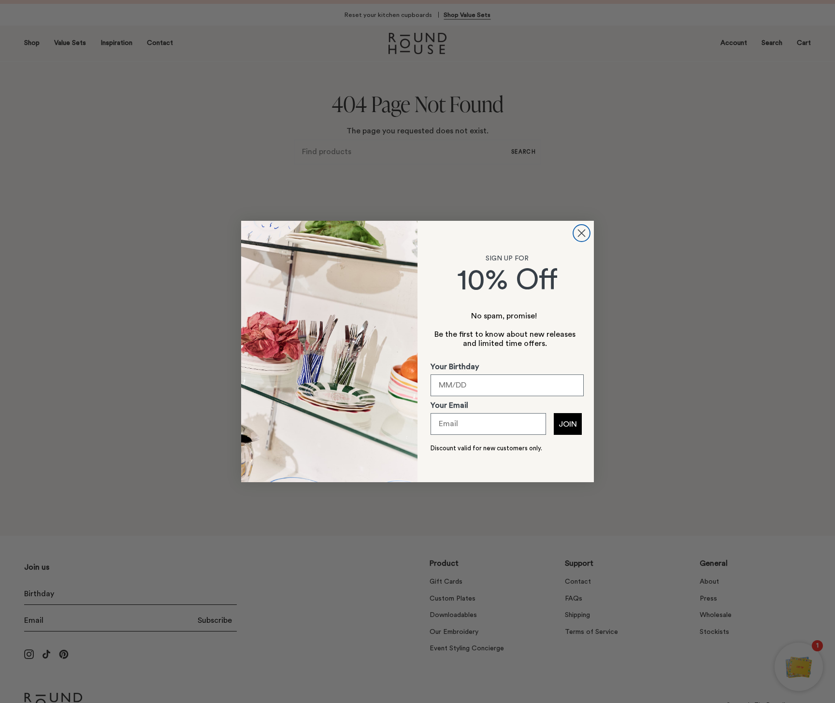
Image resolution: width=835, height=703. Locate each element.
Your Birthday (455, 367)
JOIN (568, 424)
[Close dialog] (581, 233)
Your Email (449, 405)
